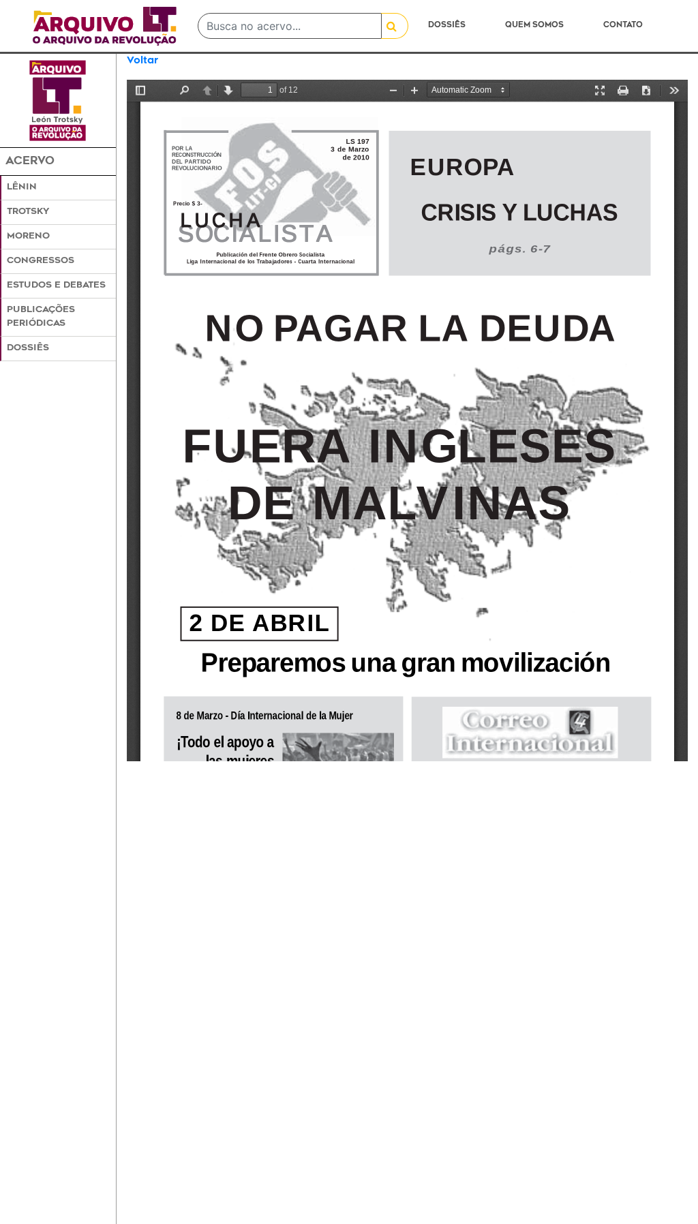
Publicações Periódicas (41, 316)
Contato (623, 25)
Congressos (40, 261)
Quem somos (534, 25)
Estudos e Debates (56, 285)
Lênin (22, 187)
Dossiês (447, 25)
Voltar (142, 61)
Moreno (28, 236)
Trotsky (28, 212)
